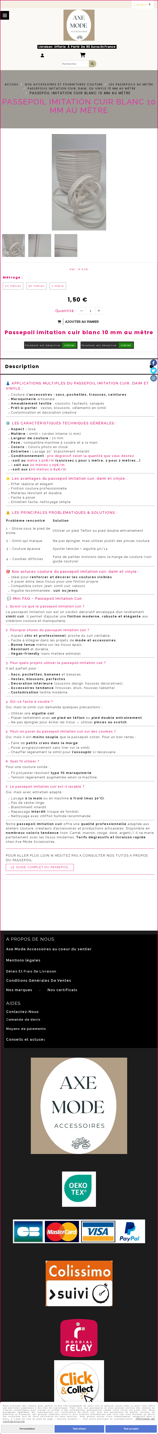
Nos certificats (62, 990)
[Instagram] (153, 378)
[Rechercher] (92, 63)
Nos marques (19, 990)
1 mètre (58, 285)
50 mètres (37, 285)
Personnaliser (27, 1428)
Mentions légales (23, 960)
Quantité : (66, 310)
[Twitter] (153, 370)
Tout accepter (131, 1428)
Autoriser (69, 345)
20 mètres (13, 285)
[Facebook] (153, 362)
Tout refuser (79, 1428)
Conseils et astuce (25, 1039)
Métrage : (13, 277)
